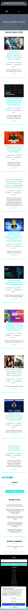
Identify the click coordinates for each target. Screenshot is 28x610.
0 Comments (8, 64)
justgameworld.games (14, 2)
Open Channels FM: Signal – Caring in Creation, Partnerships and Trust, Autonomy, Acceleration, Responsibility (15, 511)
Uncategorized (17, 64)
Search (15, 482)
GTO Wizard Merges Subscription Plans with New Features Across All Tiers (14, 102)
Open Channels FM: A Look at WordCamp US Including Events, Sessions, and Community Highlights (15, 524)
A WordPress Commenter (13, 546)
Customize (13, 598)
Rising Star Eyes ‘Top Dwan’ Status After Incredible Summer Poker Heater (15, 518)
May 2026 (14, 576)
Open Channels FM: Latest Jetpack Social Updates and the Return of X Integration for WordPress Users (14, 183)
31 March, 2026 (10, 62)
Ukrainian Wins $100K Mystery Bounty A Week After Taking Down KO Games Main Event (14, 237)
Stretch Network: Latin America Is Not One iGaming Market (14, 282)
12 (7, 477)
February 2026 (14, 581)
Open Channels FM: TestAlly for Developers (14, 448)
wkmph (18, 62)
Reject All (14, 601)
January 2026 (14, 583)
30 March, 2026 (10, 287)
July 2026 (14, 572)
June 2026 (14, 574)
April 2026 (14, 578)
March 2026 (14, 579)
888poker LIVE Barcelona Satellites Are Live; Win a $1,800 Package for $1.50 (14, 417)
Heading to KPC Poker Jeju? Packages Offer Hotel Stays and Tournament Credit (15, 531)
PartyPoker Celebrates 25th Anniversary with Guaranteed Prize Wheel (14, 149)
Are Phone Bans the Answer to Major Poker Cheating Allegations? (15, 505)
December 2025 (14, 585)
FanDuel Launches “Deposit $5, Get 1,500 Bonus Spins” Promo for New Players (14, 327)
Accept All (13, 604)
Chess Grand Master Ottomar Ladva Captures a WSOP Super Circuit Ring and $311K (14, 55)
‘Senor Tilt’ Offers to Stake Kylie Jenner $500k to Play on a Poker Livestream (14, 373)
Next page (11, 477)
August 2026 (14, 570)
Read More (14, 73)
